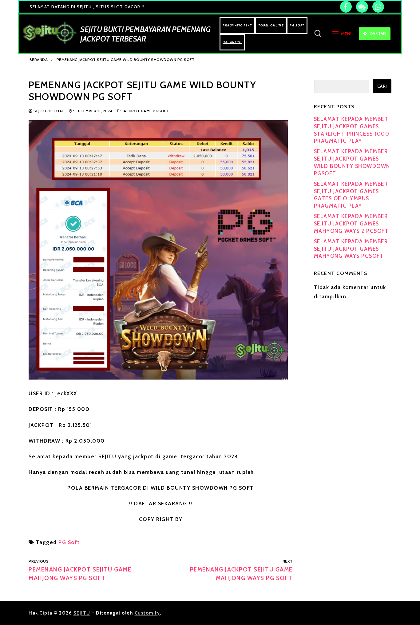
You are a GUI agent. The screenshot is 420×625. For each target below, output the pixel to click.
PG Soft (69, 542)
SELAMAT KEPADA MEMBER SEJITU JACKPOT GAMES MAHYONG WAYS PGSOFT (351, 248)
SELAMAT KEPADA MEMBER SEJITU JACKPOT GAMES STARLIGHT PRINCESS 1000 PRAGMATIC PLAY (352, 130)
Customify (147, 613)
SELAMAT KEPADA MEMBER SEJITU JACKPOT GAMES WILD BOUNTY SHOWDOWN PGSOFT (352, 162)
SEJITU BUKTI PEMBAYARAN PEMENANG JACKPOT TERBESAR (145, 33)
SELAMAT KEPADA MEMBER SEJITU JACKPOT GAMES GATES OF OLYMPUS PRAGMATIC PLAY (351, 195)
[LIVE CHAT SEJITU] (362, 7)
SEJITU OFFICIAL (48, 111)
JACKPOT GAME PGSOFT (145, 111)
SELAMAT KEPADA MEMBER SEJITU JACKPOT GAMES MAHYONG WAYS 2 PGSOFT (351, 223)
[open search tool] (318, 33)
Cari (382, 86)
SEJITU (81, 613)
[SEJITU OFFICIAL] (346, 7)
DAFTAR (377, 33)
